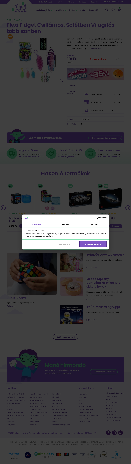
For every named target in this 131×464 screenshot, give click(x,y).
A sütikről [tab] (94, 224)
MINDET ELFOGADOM (93, 244)
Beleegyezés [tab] (36, 224)
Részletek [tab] (65, 224)
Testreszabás (64, 244)
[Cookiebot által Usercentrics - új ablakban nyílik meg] (98, 218)
